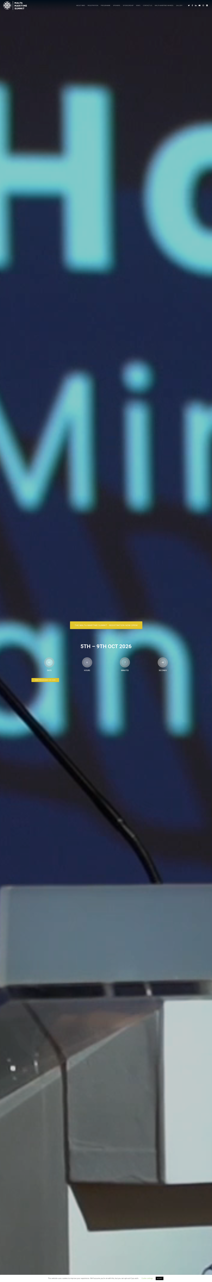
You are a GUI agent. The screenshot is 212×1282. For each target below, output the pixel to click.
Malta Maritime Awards (164, 5)
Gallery (179, 5)
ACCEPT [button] (159, 1278)
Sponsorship (128, 5)
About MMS (80, 5)
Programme (105, 5)
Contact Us (147, 5)
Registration (93, 5)
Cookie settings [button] (147, 1278)
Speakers (116, 5)
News (138, 5)
